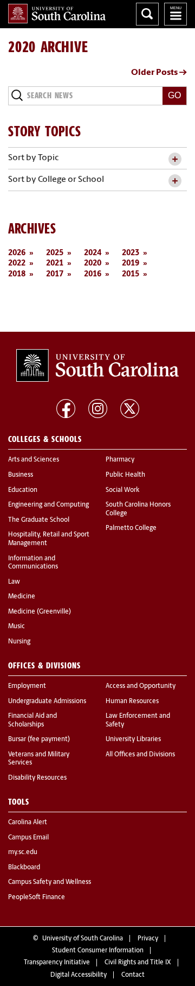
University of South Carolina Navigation (175, 14)
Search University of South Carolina (147, 14)
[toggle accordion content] (174, 159)
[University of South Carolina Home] (57, 13)
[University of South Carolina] (97, 365)
